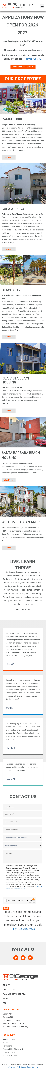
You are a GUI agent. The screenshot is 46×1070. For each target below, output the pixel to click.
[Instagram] (15, 957)
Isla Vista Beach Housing (13, 1023)
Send (6, 908)
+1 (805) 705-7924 (33, 58)
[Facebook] (23, 957)
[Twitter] (30, 957)
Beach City (7, 1014)
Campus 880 (8, 1017)
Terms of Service (19, 889)
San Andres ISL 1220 (11, 1020)
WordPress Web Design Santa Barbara (23, 1067)
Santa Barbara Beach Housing (15, 1027)
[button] (42, 6)
